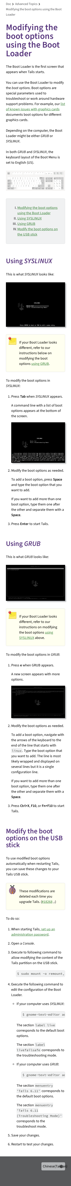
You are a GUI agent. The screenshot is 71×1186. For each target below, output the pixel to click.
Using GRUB (26, 223)
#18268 (47, 901)
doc (8, 4)
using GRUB (40, 363)
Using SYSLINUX (29, 218)
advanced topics (26, 4)
